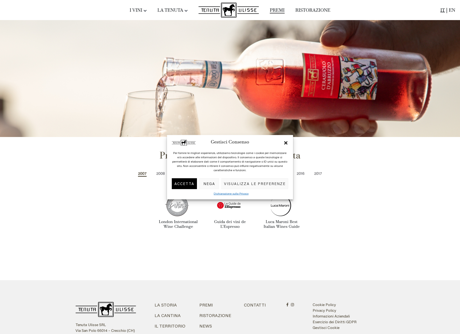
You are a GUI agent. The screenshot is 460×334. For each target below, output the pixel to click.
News (205, 326)
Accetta (184, 183)
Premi (277, 10)
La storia (166, 305)
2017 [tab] (318, 173)
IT (442, 10)
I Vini (136, 10)
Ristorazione (312, 10)
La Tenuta (170, 10)
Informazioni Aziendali (331, 315)
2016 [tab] (301, 173)
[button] (285, 142)
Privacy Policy (324, 310)
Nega (209, 183)
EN (452, 10)
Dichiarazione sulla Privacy (231, 193)
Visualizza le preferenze (255, 183)
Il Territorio (170, 326)
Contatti (255, 305)
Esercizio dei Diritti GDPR (334, 321)
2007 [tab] (142, 173)
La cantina (168, 315)
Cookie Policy (324, 304)
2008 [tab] (160, 173)
